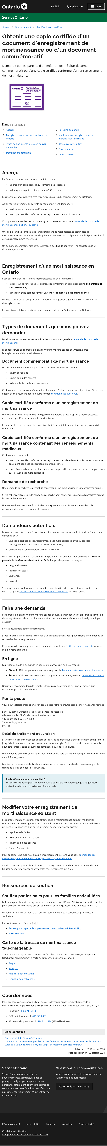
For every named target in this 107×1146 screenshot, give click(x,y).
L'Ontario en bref (11, 1124)
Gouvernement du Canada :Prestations (23, 1038)
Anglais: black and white (21, 973)
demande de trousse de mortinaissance (82, 670)
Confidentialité (86, 1124)
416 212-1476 (44, 1021)
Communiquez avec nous (74, 1086)
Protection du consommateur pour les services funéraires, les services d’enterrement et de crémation (52, 1041)
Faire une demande (69, 129)
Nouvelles (67, 1124)
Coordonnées (66, 149)
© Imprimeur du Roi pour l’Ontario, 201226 (25, 1134)
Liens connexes (67, 154)
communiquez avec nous (64, 393)
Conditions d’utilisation (14, 1131)
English (55, 6)
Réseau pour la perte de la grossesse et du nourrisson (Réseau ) (45, 928)
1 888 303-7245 (17, 933)
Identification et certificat (49, 27)
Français (13, 968)
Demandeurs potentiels (18, 152)
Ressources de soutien (70, 143)
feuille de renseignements (79, 646)
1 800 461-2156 (28, 1010)
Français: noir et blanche (22, 978)
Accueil (6, 27)
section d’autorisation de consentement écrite (44, 591)
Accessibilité (32, 1124)
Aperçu (10, 129)
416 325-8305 (39, 1016)
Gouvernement (23, 27)
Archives (50, 1124)
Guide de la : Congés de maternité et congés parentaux (43, 1044)
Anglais (12, 963)
